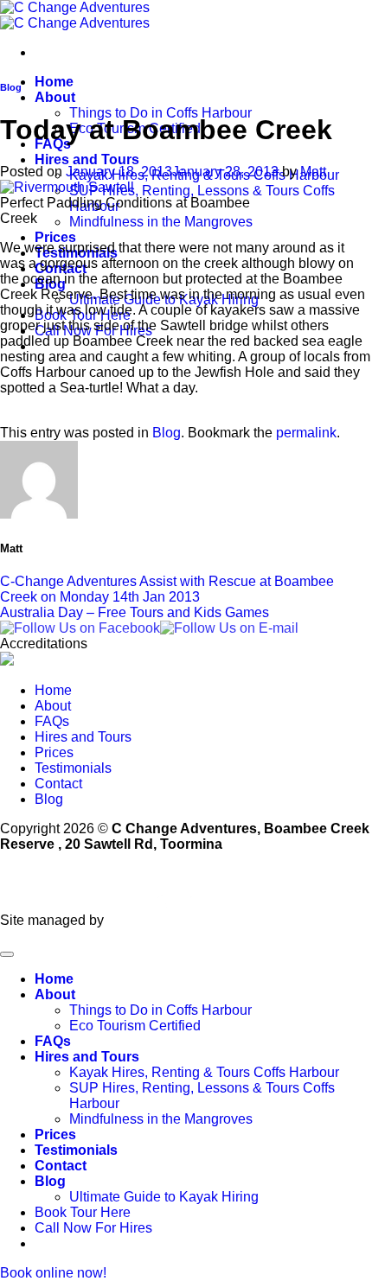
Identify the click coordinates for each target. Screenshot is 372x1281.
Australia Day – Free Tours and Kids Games (134, 612)
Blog (11, 87)
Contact (58, 783)
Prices (55, 237)
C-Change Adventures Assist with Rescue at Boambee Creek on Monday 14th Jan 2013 (167, 589)
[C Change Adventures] (75, 15)
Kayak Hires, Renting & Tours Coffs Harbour (204, 1072)
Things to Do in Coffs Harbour (160, 112)
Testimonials (73, 768)
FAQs (52, 721)
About (55, 97)
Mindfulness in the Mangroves (161, 221)
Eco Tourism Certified (135, 1025)
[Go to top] (7, 954)
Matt (313, 171)
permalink (306, 432)
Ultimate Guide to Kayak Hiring (164, 1196)
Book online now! (53, 1272)
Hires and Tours (87, 159)
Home (54, 81)
